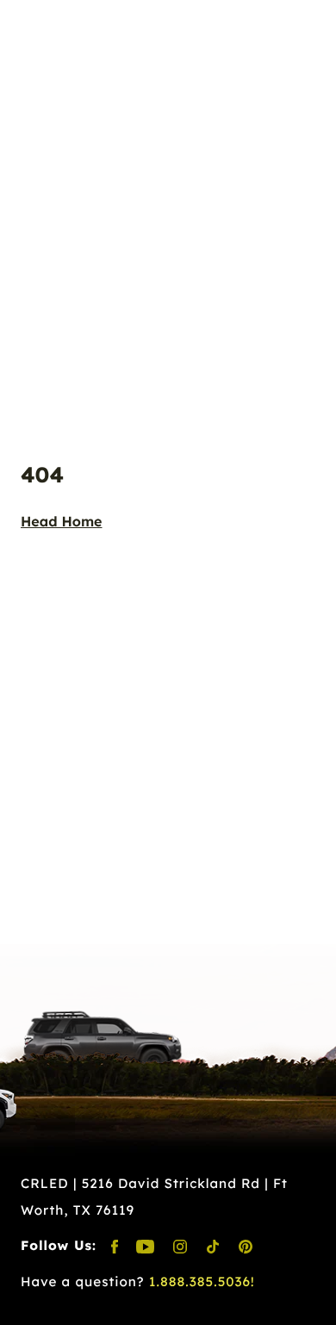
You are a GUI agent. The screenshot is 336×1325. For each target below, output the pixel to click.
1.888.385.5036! (202, 1281)
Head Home (62, 521)
